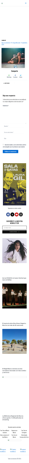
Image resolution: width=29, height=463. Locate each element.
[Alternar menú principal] (25, 3)
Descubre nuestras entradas (14, 427)
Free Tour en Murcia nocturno (4, 431)
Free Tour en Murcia (14, 436)
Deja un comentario (6, 43)
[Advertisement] (14, 22)
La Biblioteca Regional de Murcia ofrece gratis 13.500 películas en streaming (12, 417)
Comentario (6, 105)
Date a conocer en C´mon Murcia (4, 436)
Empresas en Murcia (14, 431)
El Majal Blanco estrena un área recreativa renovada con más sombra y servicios (14, 370)
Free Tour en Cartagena (24, 431)
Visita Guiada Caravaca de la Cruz (24, 436)
